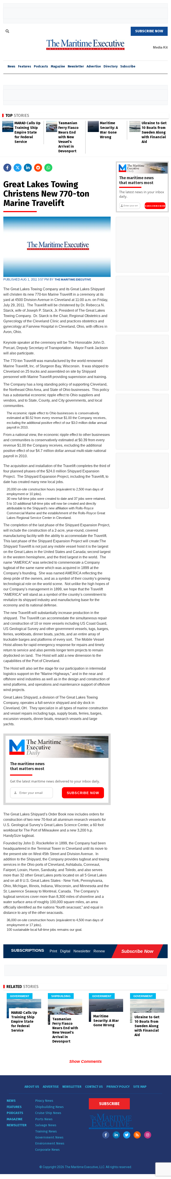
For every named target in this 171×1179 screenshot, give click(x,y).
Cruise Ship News (48, 1113)
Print (53, 951)
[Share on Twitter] (18, 168)
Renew (99, 951)
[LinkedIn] (116, 1134)
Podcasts (41, 66)
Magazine (58, 66)
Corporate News (47, 1150)
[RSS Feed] (137, 1134)
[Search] (7, 32)
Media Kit (160, 47)
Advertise (94, 66)
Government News (49, 1137)
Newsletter (76, 66)
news (11, 66)
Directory (111, 66)
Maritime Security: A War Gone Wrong (106, 1020)
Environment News (49, 1143)
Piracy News (44, 1101)
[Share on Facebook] (7, 168)
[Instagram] (147, 1134)
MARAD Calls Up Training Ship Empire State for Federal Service (27, 132)
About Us (31, 1087)
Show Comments (85, 1061)
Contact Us (94, 1087)
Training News (46, 1131)
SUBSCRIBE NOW (149, 31)
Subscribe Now (83, 793)
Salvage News (45, 1125)
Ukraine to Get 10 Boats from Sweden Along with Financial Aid (154, 132)
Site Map (140, 1087)
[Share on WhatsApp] (48, 168)
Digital (65, 951)
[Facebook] (105, 1134)
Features (24, 66)
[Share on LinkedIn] (28, 168)
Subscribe (127, 66)
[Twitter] (126, 1134)
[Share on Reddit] (38, 168)
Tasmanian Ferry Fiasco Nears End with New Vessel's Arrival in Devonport (68, 137)
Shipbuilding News (49, 1107)
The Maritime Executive (73, 279)
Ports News (44, 1119)
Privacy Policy (118, 1087)
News (11, 1101)
